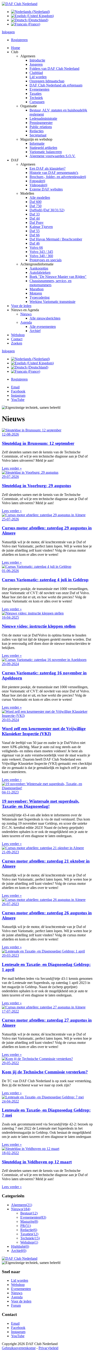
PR (25, 1226)
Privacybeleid (48, 1348)
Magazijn (29, 1221)
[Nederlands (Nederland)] (30, 12)
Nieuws (20, 1209)
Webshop (29, 1242)
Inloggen (8, 32)
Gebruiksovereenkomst (19, 1348)
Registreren (19, 40)
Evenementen (33, 1217)
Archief (18, 1251)
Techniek (30, 1238)
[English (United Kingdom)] (32, 16)
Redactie (28, 1230)
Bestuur (29, 1213)
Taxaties (29, 1234)
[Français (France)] (25, 24)
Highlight (20, 1246)
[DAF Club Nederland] (19, 4)
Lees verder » (12, 468)
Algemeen (21, 1205)
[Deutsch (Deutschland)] (29, 20)
